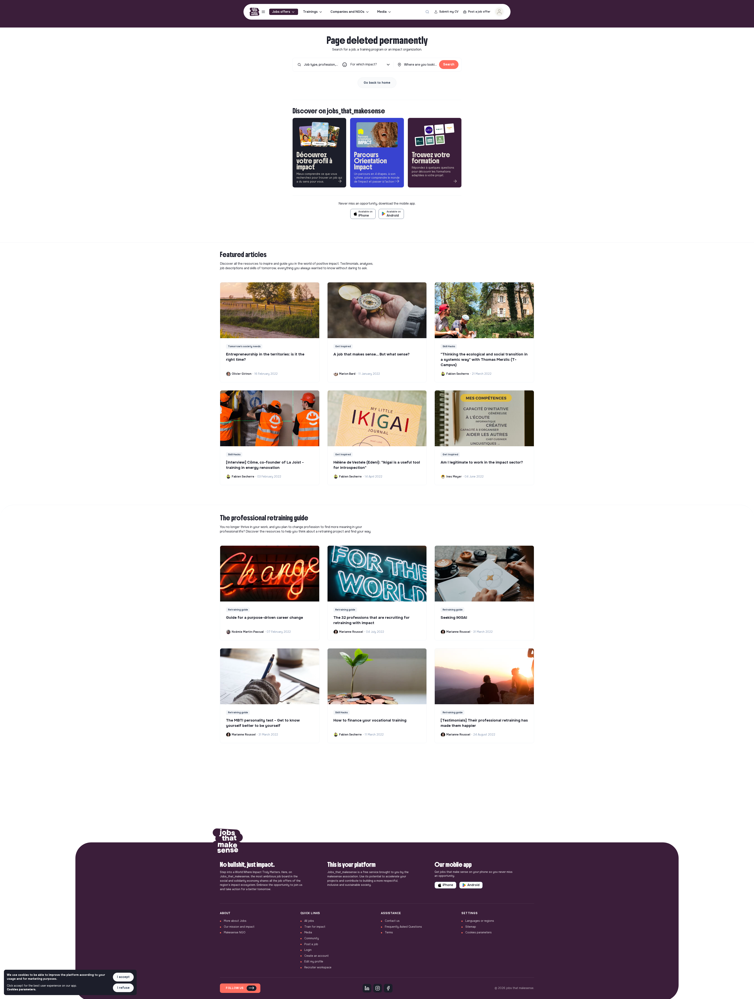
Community (311, 938)
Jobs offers (281, 12)
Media (382, 12)
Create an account (316, 956)
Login (308, 950)
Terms (389, 932)
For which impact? (363, 64)
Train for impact (314, 926)
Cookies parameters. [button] (21, 989)
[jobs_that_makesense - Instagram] (377, 988)
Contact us (392, 921)
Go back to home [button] (377, 83)
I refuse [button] (123, 988)
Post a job (311, 944)
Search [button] (448, 64)
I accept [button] (123, 977)
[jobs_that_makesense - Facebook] (388, 988)
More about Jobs (235, 921)
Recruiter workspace (317, 967)
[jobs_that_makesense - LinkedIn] (367, 988)
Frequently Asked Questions (403, 926)
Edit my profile (313, 961)
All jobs (309, 921)
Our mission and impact (239, 926)
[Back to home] (227, 842)
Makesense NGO (234, 932)
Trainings (310, 12)
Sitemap (470, 926)
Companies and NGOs (347, 12)
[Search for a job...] (427, 11)
